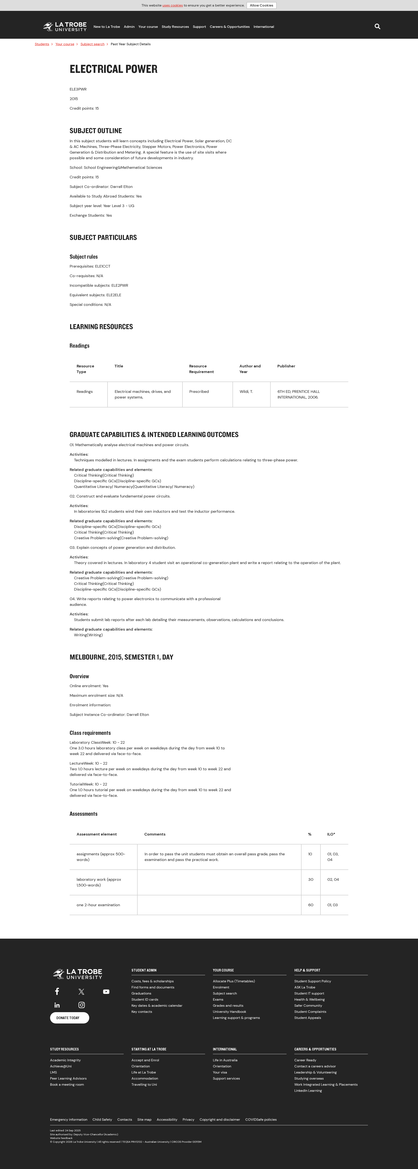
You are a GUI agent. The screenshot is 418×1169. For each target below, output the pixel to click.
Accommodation (144, 1078)
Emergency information (68, 1119)
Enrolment (221, 987)
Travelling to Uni (144, 1084)
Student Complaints (310, 1011)
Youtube (106, 991)
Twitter (82, 991)
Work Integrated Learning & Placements (326, 1084)
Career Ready (305, 1060)
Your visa (220, 1072)
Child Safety (102, 1119)
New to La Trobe (107, 26)
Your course (148, 26)
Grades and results (228, 1005)
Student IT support (309, 993)
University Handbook (229, 1011)
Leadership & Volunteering (315, 1072)
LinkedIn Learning (308, 1090)
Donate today (67, 1017)
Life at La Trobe (143, 1072)
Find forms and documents (152, 987)
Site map (144, 1119)
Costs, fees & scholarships (152, 981)
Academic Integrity (65, 1060)
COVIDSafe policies (261, 1119)
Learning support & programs (236, 1017)
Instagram (82, 1005)
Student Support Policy (312, 981)
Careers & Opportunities (230, 26)
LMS (53, 1072)
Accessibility (167, 1119)
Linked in (57, 1005)
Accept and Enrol (145, 1060)
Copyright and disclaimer (220, 1119)
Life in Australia (225, 1060)
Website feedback (61, 1138)
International (264, 26)
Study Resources (175, 26)
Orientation (140, 1066)
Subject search (92, 44)
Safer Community (308, 1005)
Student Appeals (307, 1017)
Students (42, 44)
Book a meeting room (67, 1084)
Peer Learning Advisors (68, 1078)
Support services (226, 1078)
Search (377, 26)
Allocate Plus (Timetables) (234, 981)
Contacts (124, 1119)
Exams (218, 999)
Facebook (57, 991)
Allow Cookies (261, 5)
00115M (196, 1142)
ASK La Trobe (304, 987)
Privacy (188, 1119)
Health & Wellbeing (309, 999)
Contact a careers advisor (315, 1066)
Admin (129, 26)
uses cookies (172, 5)
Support (199, 26)
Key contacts (141, 1011)
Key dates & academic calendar (156, 1005)
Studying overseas (309, 1078)
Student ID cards (144, 999)
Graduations (141, 993)
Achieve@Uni (61, 1066)
